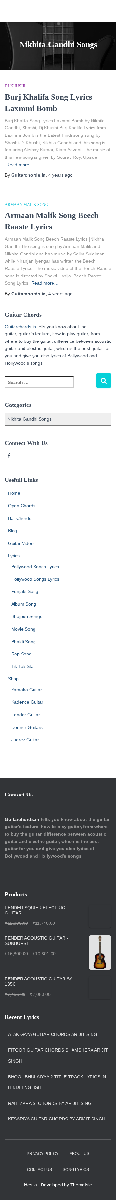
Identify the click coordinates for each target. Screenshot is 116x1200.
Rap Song (21, 653)
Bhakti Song (23, 641)
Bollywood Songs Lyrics (35, 566)
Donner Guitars (27, 727)
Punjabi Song (24, 591)
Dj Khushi (15, 86)
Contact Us (39, 1169)
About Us (79, 1153)
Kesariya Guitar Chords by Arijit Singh (56, 1118)
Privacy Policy (43, 1153)
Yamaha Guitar (26, 689)
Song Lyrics (76, 1169)
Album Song (23, 604)
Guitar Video (21, 543)
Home (14, 493)
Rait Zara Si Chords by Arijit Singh (51, 1103)
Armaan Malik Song (26, 204)
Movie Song (23, 629)
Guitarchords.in (20, 326)
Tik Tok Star (23, 666)
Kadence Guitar (27, 702)
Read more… (20, 164)
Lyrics (14, 555)
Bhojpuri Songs (26, 616)
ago (60, 175)
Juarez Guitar (25, 739)
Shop (13, 678)
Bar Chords (19, 518)
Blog (12, 530)
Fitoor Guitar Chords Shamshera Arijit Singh (58, 1055)
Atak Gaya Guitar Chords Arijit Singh (54, 1034)
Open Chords (21, 505)
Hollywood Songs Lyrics (35, 579)
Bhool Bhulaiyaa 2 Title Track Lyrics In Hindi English (57, 1082)
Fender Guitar (25, 714)
